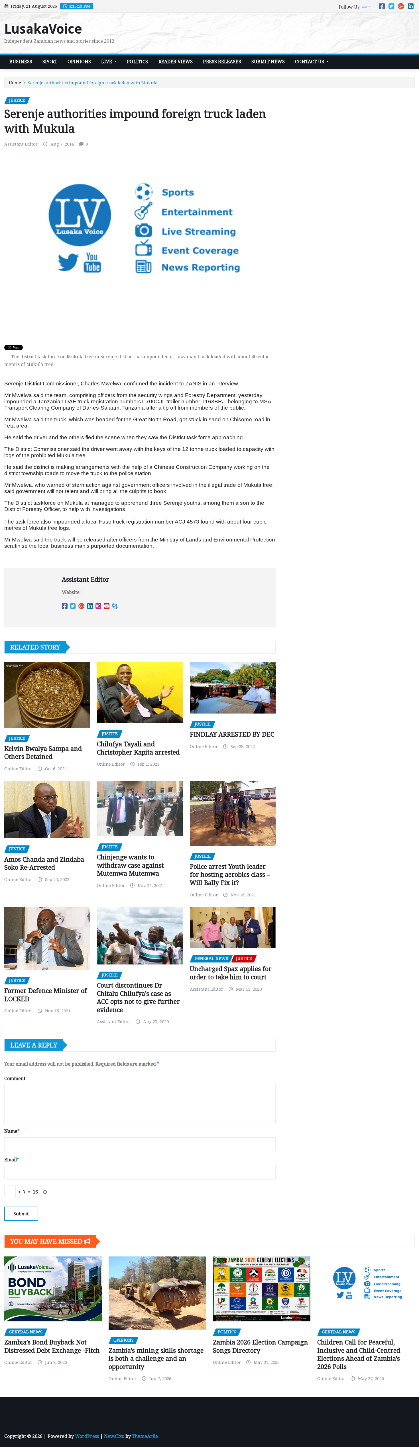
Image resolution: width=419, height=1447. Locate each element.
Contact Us (310, 61)
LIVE (107, 61)
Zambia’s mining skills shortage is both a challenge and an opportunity (156, 1358)
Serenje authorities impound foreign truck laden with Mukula (93, 82)
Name (12, 1131)
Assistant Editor (21, 144)
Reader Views (175, 61)
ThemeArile (145, 1436)
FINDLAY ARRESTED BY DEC (232, 734)
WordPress (87, 1436)
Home (15, 82)
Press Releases (222, 61)
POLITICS (137, 61)
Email (11, 1159)
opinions (79, 61)
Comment (14, 1078)
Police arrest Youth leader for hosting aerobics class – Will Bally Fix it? (230, 874)
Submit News (268, 61)
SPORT (49, 61)
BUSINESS (20, 61)
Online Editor (18, 768)
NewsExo (114, 1436)
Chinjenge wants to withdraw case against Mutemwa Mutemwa (130, 865)
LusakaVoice (43, 29)
